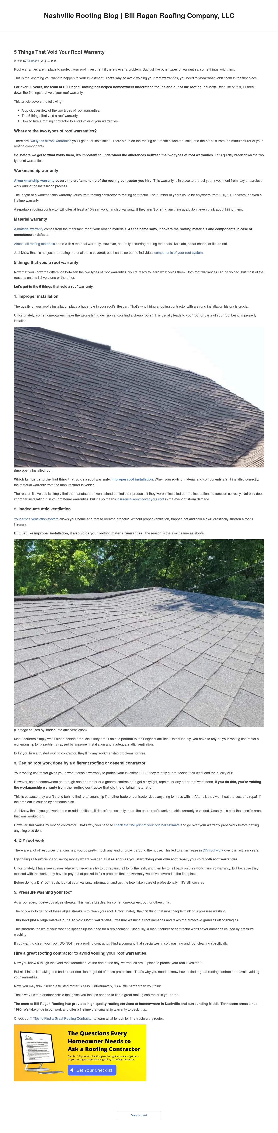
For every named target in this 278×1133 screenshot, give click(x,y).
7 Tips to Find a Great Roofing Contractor (61, 1018)
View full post (139, 1115)
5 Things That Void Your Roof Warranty (59, 51)
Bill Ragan (33, 61)
